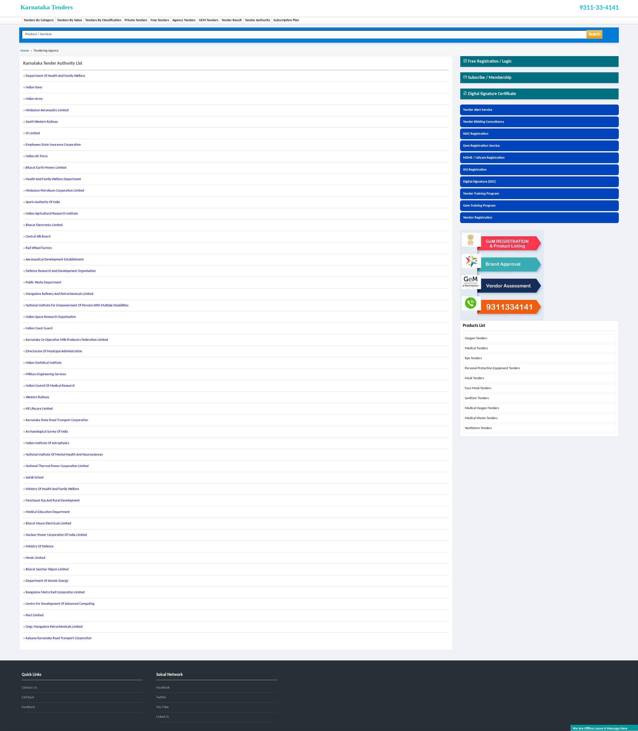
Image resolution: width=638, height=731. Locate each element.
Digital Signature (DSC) (479, 182)
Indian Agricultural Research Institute (52, 214)
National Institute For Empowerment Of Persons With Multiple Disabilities (77, 305)
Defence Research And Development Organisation (61, 271)
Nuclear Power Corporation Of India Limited (56, 535)
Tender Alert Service (477, 110)
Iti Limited (33, 133)
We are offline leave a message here (600, 729)
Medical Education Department (48, 512)
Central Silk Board (38, 237)
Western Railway (37, 397)
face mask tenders (478, 388)
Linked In (162, 717)
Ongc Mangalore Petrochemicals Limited (54, 627)
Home (24, 51)
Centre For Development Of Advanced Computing (60, 604)
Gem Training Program (479, 206)
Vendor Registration (477, 218)
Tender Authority (257, 20)
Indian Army (34, 99)
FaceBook (163, 688)
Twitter (161, 697)
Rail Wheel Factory (39, 248)
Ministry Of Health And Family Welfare (52, 489)
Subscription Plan (286, 20)
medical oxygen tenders (482, 408)
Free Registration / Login (489, 61)
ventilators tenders (478, 428)
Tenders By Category (39, 20)
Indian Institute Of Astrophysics (47, 443)
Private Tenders (136, 20)
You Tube (162, 707)
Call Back (28, 697)
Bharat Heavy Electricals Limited (48, 523)
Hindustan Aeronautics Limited (47, 110)
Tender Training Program (481, 194)
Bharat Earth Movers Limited (46, 168)
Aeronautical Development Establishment (55, 259)
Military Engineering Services (46, 374)
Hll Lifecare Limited (39, 409)
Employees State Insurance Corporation (53, 145)
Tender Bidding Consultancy (483, 122)
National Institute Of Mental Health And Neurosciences (64, 455)
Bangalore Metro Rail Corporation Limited (55, 592)
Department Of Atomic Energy (47, 581)
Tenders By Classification (103, 20)
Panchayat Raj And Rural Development (53, 500)
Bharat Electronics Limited (44, 225)
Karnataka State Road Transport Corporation (57, 420)
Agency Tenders (184, 20)
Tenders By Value (69, 20)
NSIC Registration (475, 134)
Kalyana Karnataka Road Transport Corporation (58, 638)
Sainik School (34, 478)
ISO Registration (475, 170)
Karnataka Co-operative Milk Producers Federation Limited (67, 340)
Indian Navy (34, 87)
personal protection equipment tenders (492, 368)
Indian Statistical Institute (44, 363)
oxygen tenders (476, 338)
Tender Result (232, 20)
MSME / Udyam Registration (484, 158)
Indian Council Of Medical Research (50, 386)
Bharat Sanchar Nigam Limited (47, 569)
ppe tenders (473, 358)
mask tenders (474, 378)
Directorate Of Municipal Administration (54, 351)
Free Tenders (160, 20)
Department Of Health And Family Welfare (55, 76)
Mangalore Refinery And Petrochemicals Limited (59, 294)
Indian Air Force (37, 156)
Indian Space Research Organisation (51, 317)
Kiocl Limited (34, 615)
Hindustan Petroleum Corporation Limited (55, 191)
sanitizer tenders (477, 398)
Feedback (28, 707)
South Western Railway (42, 122)
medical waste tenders (481, 418)
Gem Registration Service (481, 146)
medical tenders (476, 348)
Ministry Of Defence (40, 546)
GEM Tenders (208, 20)
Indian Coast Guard (39, 328)
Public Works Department (43, 282)
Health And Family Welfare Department (53, 179)
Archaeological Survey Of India (47, 432)
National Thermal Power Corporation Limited (57, 466)
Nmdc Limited (35, 558)
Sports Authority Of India (43, 202)
